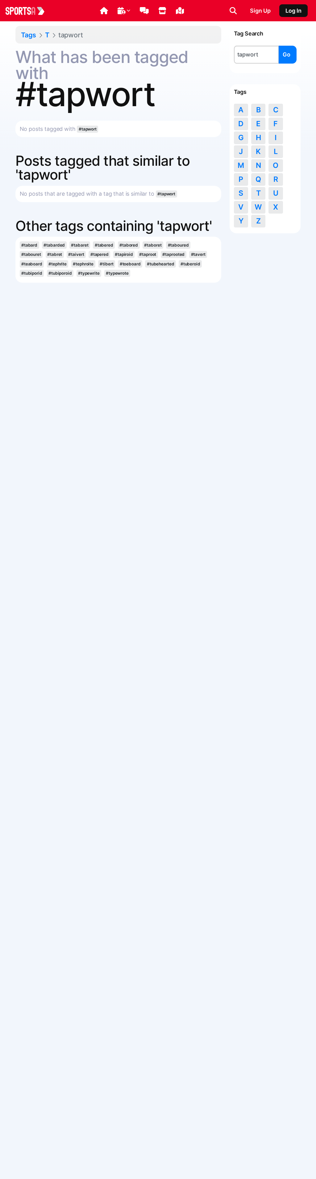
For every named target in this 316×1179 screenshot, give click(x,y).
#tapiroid (124, 254)
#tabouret (31, 254)
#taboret (152, 245)
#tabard (29, 245)
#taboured (178, 245)
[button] (104, 11)
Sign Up (260, 10)
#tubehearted (160, 263)
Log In (293, 10)
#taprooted (173, 254)
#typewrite (89, 273)
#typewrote (117, 273)
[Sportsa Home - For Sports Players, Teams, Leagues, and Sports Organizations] (29, 11)
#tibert (106, 263)
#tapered (99, 254)
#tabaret (79, 245)
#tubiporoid (60, 273)
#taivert (76, 254)
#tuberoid (190, 263)
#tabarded (54, 245)
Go (286, 54)
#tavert (198, 254)
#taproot (147, 254)
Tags (28, 35)
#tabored (128, 245)
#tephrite (57, 263)
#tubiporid (31, 273)
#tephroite (83, 263)
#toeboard (130, 263)
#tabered (104, 245)
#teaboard (31, 263)
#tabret (54, 254)
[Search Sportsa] (233, 11)
